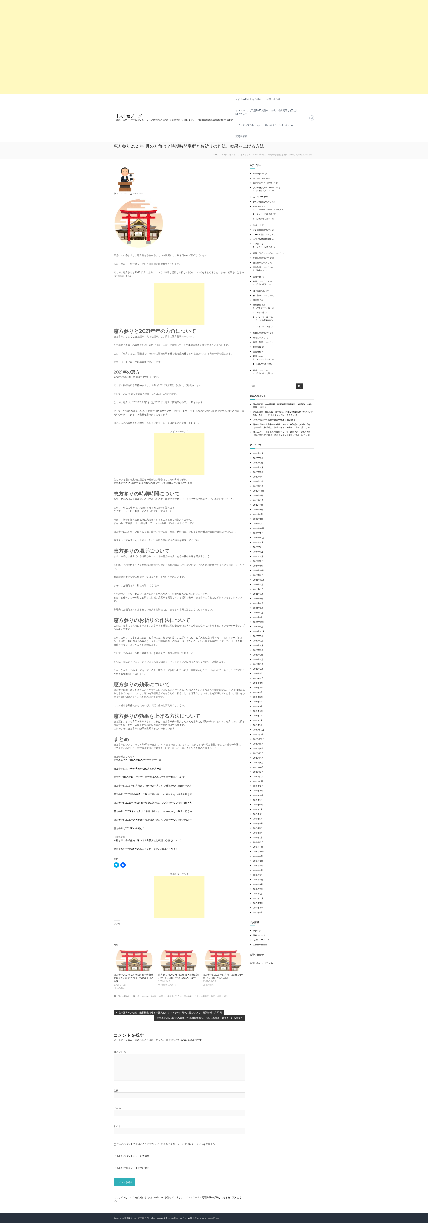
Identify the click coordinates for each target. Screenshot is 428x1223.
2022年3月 (258, 664)
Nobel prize (258, 173)
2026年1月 (258, 476)
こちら (269, 963)
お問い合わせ (273, 99)
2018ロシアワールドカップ (268, 209)
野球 (255, 356)
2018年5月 (258, 875)
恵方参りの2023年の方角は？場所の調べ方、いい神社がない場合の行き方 (153, 802)
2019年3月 (258, 828)
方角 (196, 996)
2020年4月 (258, 767)
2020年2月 (258, 776)
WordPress (213, 1218)
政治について (259, 281)
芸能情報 (257, 347)
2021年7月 (258, 701)
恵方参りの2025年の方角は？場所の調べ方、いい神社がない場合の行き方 (153, 819)
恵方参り (188, 996)
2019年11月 (258, 790)
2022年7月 (258, 645)
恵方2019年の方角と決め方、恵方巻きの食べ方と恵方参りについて (149, 777)
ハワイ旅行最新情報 (262, 239)
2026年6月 (258, 458)
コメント (120, 1051)
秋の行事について (261, 333)
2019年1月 (257, 837)
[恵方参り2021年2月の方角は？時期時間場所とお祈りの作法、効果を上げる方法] (134, 960)
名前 (116, 1090)
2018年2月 (258, 889)
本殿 (219, 996)
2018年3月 (258, 884)
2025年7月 (258, 505)
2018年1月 (257, 893)
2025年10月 (258, 491)
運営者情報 (241, 136)
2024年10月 (258, 537)
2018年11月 (258, 847)
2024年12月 (258, 528)
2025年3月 (258, 519)
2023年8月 (258, 589)
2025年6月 (258, 509)
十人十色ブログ (129, 116)
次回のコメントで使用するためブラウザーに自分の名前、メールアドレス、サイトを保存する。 (167, 1144)
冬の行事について (261, 258)
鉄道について (259, 370)
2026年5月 (258, 462)
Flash (176, 1218)
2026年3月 (258, 467)
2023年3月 (258, 608)
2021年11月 (258, 683)
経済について (259, 337)
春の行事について (261, 295)
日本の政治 (261, 284)
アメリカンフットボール (264, 187)
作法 (161, 996)
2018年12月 (258, 842)
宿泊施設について (261, 267)
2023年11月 (258, 575)
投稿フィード (259, 935)
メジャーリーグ (263, 359)
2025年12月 (258, 481)
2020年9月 (258, 743)
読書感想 (257, 351)
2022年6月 (258, 650)
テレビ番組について (262, 230)
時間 (213, 996)
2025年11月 (258, 486)
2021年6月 (258, 706)
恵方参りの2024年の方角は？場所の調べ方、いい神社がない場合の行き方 (153, 811)
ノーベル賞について (262, 234)
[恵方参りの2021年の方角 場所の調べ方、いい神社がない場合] (223, 960)
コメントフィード (261, 940)
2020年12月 (258, 729)
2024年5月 (258, 551)
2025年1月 (257, 523)
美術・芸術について (262, 342)
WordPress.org (260, 944)
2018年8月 (258, 861)
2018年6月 (258, 870)
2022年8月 (258, 640)
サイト (117, 1126)
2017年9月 (258, 912)
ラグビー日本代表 (264, 247)
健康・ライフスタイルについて (267, 253)
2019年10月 (258, 795)
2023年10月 (258, 580)
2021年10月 (258, 687)
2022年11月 (258, 626)
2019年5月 (257, 818)
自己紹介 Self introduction (279, 125)
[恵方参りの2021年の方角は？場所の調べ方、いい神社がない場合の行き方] (178, 960)
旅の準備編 (265, 320)
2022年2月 (258, 669)
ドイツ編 (260, 312)
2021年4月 (258, 711)
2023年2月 (258, 612)
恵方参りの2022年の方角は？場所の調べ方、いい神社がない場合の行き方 (153, 794)
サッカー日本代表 (264, 214)
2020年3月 (258, 772)
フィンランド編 (263, 326)
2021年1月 (257, 725)
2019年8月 (258, 804)
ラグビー (257, 244)
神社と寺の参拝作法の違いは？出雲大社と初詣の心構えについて (148, 840)
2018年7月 (258, 865)
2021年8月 (258, 697)
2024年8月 (258, 542)
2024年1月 (258, 565)
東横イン (260, 270)
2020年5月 (258, 762)
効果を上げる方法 (174, 996)
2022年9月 (258, 636)
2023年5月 (258, 598)
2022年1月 (258, 673)
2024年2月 (258, 561)
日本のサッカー (263, 218)
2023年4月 (258, 603)
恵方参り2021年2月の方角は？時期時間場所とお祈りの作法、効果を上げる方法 (133, 978)
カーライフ (258, 197)
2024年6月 (258, 547)
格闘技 (256, 300)
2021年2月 (258, 720)
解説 (226, 996)
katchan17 (138, 193)
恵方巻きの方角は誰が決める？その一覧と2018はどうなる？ (146, 848)
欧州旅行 (257, 304)
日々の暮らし (230, 154)
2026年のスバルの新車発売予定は (268, 419)
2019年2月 (258, 833)
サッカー (257, 206)
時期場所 (205, 996)
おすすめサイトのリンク (264, 183)
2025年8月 (258, 500)
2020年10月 (258, 739)
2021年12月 (258, 678)
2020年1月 (258, 781)
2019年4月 (258, 823)
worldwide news (261, 178)
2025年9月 (258, 495)
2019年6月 (258, 814)
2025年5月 (258, 514)
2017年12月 (258, 898)
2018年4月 (258, 879)
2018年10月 (258, 851)
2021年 (145, 996)
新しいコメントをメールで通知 (133, 1156)
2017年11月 (258, 903)
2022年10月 (258, 631)
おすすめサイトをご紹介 (248, 99)
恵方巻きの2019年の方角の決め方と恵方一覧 (137, 760)
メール (117, 1108)
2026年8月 (258, 453)
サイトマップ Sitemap (247, 125)
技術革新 (257, 276)
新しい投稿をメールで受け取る (133, 1167)
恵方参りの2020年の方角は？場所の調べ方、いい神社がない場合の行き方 (153, 483)
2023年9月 (258, 584)
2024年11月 (258, 533)
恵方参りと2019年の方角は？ (129, 828)
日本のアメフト (263, 190)
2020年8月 (258, 748)
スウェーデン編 (263, 308)
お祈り (154, 996)
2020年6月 (258, 758)
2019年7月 (258, 809)
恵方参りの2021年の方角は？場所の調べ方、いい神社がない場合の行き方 (153, 785)
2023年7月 (258, 594)
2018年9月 (258, 856)
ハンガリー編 (262, 317)
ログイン (257, 930)
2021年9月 (258, 692)
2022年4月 (258, 659)
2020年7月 (258, 753)
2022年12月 (258, 622)
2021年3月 (258, 715)
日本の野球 (261, 364)
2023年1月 (258, 617)
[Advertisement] (100, 23)
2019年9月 (258, 800)
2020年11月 (258, 734)
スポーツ (257, 225)
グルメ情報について (262, 201)
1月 (138, 996)
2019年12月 (258, 786)
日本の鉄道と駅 (263, 373)
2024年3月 (258, 556)
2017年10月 (258, 907)
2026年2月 (258, 472)
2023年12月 (258, 570)
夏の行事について (261, 262)
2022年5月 (258, 654)
